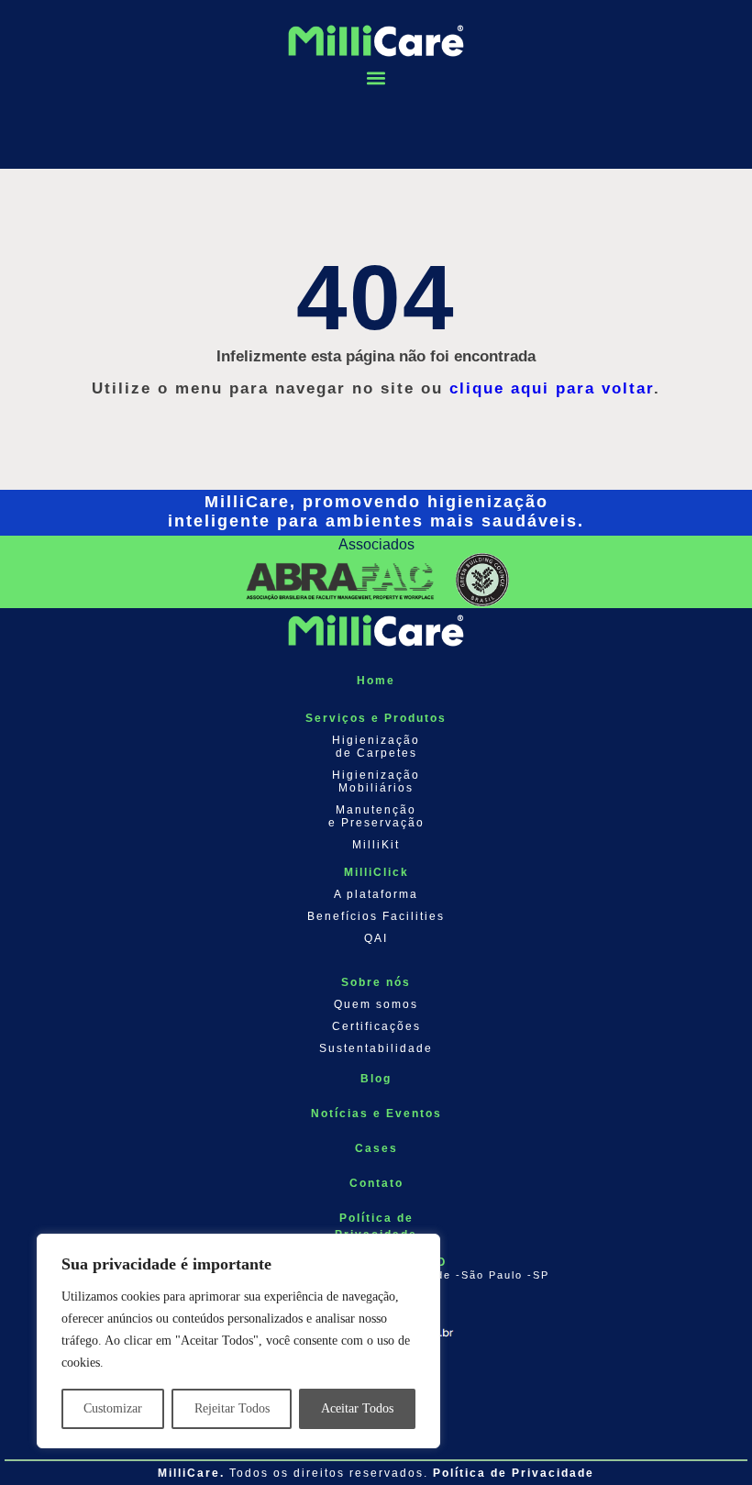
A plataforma (376, 894)
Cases (376, 1148)
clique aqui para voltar (551, 388)
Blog (376, 1078)
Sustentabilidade (376, 1048)
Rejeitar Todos (232, 1408)
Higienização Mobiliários (376, 781)
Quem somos (376, 1004)
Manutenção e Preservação (376, 816)
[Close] (421, 1249)
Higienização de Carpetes (376, 746)
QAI (376, 938)
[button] (376, 78)
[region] (238, 1341)
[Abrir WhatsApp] (706, 1439)
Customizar (112, 1408)
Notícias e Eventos (376, 1113)
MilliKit (376, 844)
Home (376, 680)
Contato (376, 1183)
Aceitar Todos (357, 1408)
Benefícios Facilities (376, 916)
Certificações (376, 1026)
